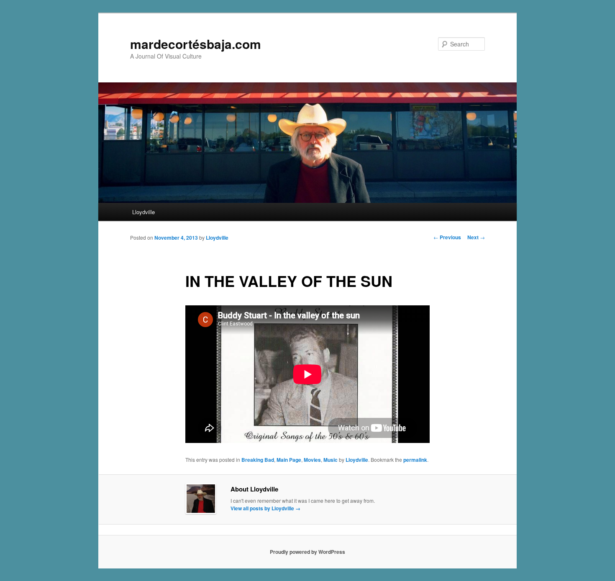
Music (330, 459)
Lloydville (143, 212)
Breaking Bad (257, 459)
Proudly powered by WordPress (307, 551)
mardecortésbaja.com (195, 44)
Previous (447, 237)
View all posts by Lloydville (265, 508)
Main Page (289, 459)
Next (476, 237)
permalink (415, 459)
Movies (312, 459)
